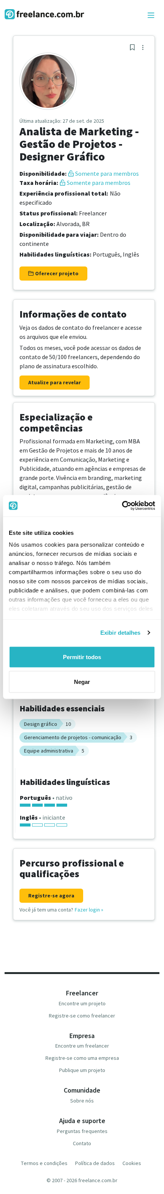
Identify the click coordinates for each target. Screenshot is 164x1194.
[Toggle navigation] (151, 15)
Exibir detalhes (120, 632)
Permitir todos (82, 656)
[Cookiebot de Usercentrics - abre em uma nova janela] (121, 506)
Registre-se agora (51, 895)
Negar (82, 682)
